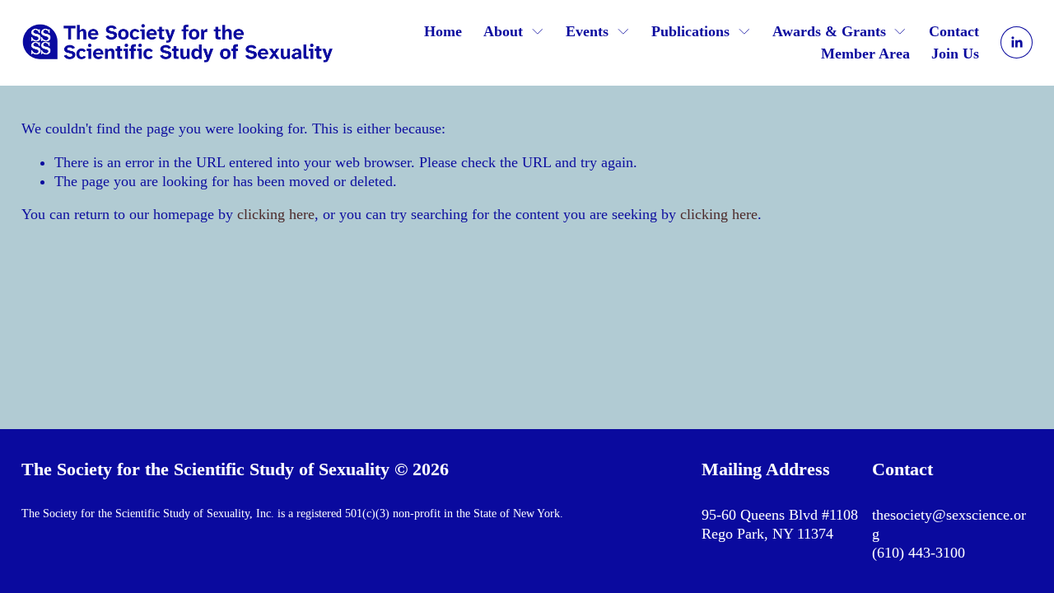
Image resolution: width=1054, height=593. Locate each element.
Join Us (955, 53)
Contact (954, 31)
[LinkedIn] (1016, 42)
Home (443, 31)
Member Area (865, 53)
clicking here (276, 214)
